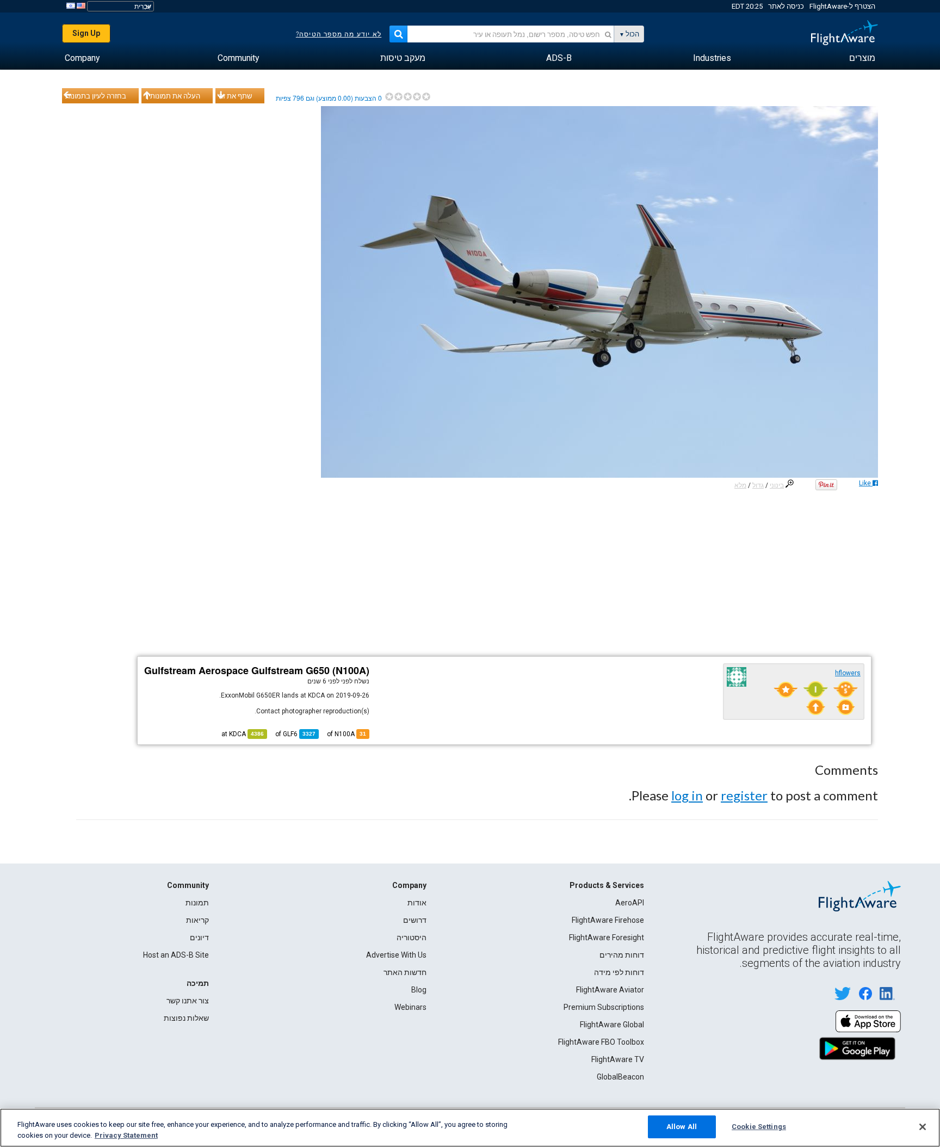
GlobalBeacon (620, 1076)
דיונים (199, 937)
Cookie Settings (759, 1127)
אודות (416, 902)
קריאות (197, 920)
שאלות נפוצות (186, 1018)
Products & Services (607, 885)
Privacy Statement (126, 1135)
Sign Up (86, 33)
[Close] (923, 1127)
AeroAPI (629, 902)
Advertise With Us (396, 955)
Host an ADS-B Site (176, 955)
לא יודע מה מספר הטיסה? (338, 34)
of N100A (346, 734)
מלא (740, 485)
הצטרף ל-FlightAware (842, 6)
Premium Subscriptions (604, 1007)
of (295, 734)
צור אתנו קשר (187, 1000)
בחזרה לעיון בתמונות (95, 95)
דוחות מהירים (621, 955)
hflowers (848, 673)
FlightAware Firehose (608, 920)
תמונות (197, 902)
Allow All (681, 1127)
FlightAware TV (617, 1059)
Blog (418, 989)
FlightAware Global (612, 1024)
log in (687, 795)
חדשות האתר (405, 972)
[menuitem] (862, 58)
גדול (758, 485)
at (242, 734)
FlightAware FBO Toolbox (601, 1042)
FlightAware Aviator (610, 989)
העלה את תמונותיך (172, 95)
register (744, 795)
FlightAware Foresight (606, 937)
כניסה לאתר (786, 6)
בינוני (777, 485)
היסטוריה (411, 937)
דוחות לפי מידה (619, 972)
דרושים (414, 920)
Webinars (410, 1007)
